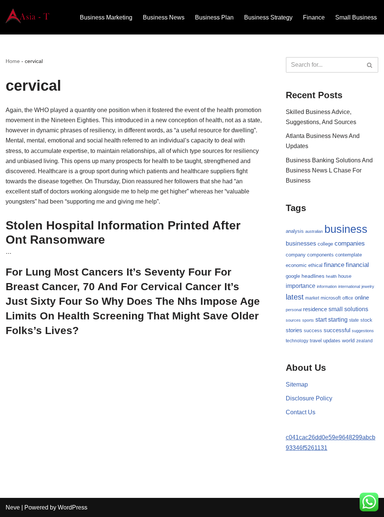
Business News (163, 17)
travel (316, 340)
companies (349, 243)
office (347, 298)
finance (334, 264)
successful (337, 330)
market (312, 298)
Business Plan (214, 17)
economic (296, 265)
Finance (314, 17)
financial (357, 264)
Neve (13, 507)
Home (13, 61)
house (344, 276)
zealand (364, 340)
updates (331, 340)
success (313, 330)
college (325, 244)
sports (308, 320)
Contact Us (300, 412)
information (327, 286)
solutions (356, 309)
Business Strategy (268, 17)
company (296, 255)
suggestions (363, 330)
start (321, 319)
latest (295, 297)
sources (293, 320)
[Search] (370, 65)
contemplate (348, 255)
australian (314, 231)
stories (294, 330)
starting (338, 319)
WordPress (72, 507)
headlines (313, 276)
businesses (301, 243)
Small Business (356, 17)
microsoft (331, 298)
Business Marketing (106, 17)
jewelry (368, 286)
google (293, 276)
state (354, 320)
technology (297, 340)
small (335, 309)
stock (366, 320)
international (349, 286)
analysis (295, 231)
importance (300, 285)
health (331, 276)
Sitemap (297, 384)
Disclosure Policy (309, 398)
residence (315, 309)
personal (294, 309)
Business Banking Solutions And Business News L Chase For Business (329, 170)
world (348, 340)
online (362, 297)
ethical (315, 265)
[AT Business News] (28, 17)
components (320, 255)
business (346, 229)
